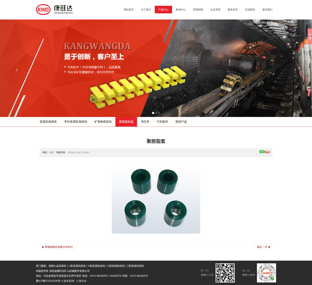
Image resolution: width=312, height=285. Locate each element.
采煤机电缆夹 (48, 121)
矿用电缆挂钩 (103, 121)
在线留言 (250, 9)
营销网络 (198, 9)
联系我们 (267, 9)
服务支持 (233, 9)
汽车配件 (162, 121)
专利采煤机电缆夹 (75, 121)
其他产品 (181, 121)
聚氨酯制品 (126, 121)
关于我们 (146, 9)
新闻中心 (181, 9)
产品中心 (163, 9)
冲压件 (145, 121)
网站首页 (129, 9)
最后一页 (262, 246)
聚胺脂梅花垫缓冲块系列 (58, 246)
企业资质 (215, 9)
